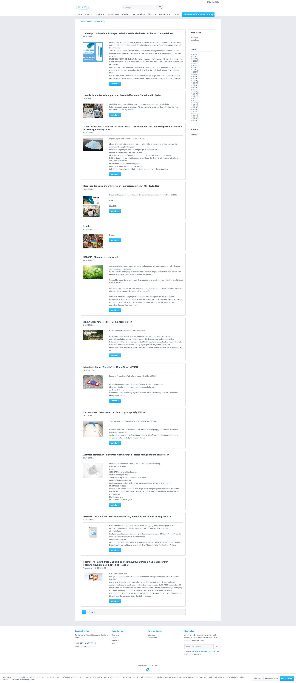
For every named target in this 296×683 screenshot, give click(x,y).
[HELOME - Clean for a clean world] (93, 272)
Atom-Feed (195, 40)
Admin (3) (194, 134)
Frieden (87, 226)
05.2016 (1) (195, 109)
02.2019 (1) (195, 81)
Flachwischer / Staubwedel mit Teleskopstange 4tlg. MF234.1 (114, 412)
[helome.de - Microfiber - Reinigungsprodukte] (82, 8)
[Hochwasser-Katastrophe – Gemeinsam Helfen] (93, 335)
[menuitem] (142, 7)
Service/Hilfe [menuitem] (214, 2)
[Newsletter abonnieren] (217, 646)
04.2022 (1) (195, 61)
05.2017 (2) (195, 98)
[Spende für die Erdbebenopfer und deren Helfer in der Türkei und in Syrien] (93, 111)
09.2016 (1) (195, 105)
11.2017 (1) (195, 92)
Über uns (115, 635)
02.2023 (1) (195, 56)
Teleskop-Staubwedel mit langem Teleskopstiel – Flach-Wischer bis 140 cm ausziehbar (128, 33)
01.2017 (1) (195, 103)
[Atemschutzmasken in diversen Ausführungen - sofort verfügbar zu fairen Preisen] (93, 470)
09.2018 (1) (195, 83)
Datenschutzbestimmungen (205, 651)
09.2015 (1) (195, 114)
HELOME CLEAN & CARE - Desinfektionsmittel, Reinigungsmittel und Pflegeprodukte (127, 516)
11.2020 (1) (195, 72)
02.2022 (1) (195, 65)
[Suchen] (160, 7)
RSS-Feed (194, 38)
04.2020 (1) (195, 74)
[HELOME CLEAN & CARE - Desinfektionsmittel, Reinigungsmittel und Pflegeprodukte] (93, 532)
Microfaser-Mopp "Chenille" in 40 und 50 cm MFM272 (110, 367)
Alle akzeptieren (271, 678)
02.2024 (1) (195, 54)
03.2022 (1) (195, 63)
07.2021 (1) (195, 67)
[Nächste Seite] (87, 612)
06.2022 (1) (195, 59)
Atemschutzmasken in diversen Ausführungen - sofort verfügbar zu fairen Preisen (126, 454)
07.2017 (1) (195, 96)
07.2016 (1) (195, 107)
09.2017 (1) (195, 94)
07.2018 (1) (195, 85)
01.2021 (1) (195, 70)
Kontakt (115, 638)
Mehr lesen (115, 83)
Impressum (152, 638)
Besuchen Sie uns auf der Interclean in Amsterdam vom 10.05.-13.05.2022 (121, 185)
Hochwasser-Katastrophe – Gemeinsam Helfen (107, 321)
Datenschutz (116, 640)
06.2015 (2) (195, 120)
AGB (113, 643)
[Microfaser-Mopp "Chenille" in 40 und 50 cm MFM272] (93, 382)
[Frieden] (93, 241)
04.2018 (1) (195, 87)
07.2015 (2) (195, 118)
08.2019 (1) (195, 78)
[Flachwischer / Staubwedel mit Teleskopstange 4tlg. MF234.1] (93, 429)
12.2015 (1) (195, 111)
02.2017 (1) (195, 100)
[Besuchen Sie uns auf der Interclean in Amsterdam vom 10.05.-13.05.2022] (93, 205)
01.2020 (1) (195, 76)
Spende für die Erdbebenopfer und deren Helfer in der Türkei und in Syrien (122, 95)
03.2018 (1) (195, 89)
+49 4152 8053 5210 (85, 643)
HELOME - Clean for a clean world (100, 257)
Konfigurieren (286, 678)
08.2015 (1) (195, 116)
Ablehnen (257, 678)
